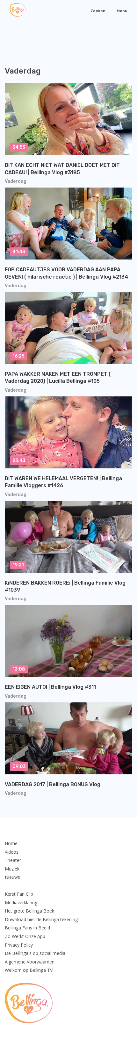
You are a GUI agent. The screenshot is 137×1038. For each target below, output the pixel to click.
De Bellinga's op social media (35, 953)
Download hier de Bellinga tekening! (42, 919)
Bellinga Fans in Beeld (27, 928)
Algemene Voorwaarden (29, 962)
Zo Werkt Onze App (25, 936)
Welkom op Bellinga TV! (29, 970)
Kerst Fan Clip (19, 894)
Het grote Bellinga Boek (29, 911)
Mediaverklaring (21, 902)
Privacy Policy (19, 945)
